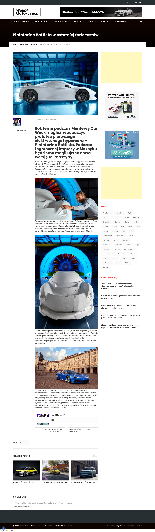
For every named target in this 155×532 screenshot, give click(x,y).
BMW (127, 217)
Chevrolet (106, 222)
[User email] (53, 420)
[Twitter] (140, 2)
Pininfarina (24, 443)
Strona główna (21, 21)
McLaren (126, 240)
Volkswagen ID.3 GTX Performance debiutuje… (83, 483)
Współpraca (120, 526)
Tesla (123, 258)
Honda (105, 231)
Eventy (90, 21)
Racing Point (128, 249)
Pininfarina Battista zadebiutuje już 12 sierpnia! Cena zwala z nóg (47, 503)
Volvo (118, 263)
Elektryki (40, 120)
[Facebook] (127, 2)
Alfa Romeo (107, 213)
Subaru (105, 258)
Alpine (130, 213)
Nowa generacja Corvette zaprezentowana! (53, 430)
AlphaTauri (119, 213)
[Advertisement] (121, 67)
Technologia (119, 21)
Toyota (132, 258)
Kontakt (139, 526)
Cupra (127, 222)
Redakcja (110, 526)
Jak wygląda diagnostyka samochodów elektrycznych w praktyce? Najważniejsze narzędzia (117, 285)
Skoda (133, 254)
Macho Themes (67, 526)
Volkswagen (107, 263)
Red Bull (106, 254)
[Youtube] (136, 2)
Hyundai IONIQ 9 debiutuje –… (54, 483)
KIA (124, 231)
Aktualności (41, 21)
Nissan (129, 245)
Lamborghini (107, 236)
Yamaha (105, 267)
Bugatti (136, 217)
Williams (127, 263)
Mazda (116, 240)
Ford (130, 226)
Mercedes (106, 245)
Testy (75, 21)
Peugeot (106, 249)
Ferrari (114, 226)
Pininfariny (79, 221)
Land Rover (120, 236)
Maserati (106, 240)
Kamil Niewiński (19, 130)
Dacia (135, 222)
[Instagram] (132, 2)
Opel (137, 245)
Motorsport (61, 21)
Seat (125, 254)
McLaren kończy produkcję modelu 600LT (79, 430)
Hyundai (115, 231)
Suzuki (115, 258)
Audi (118, 217)
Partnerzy (130, 526)
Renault (116, 254)
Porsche (117, 249)
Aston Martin (107, 217)
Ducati (105, 226)
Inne (103, 21)
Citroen (117, 222)
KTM (132, 231)
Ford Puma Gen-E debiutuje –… (25, 483)
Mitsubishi (118, 245)
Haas (138, 226)
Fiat (122, 226)
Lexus (131, 236)
